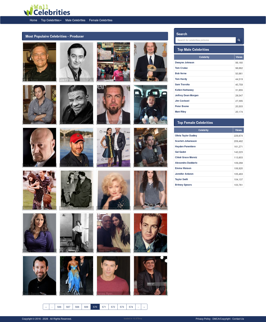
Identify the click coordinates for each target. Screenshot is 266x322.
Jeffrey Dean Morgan (186, 95)
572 (113, 306)
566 (59, 306)
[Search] (239, 40)
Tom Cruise (181, 68)
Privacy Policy (203, 318)
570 (95, 306)
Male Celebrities (75, 20)
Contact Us (238, 318)
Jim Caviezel (182, 100)
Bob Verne (181, 73)
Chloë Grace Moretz (186, 157)
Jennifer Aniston (184, 173)
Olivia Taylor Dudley (186, 135)
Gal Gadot (180, 152)
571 (104, 306)
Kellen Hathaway (184, 90)
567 (68, 306)
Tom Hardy (181, 79)
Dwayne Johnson (184, 62)
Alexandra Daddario (186, 162)
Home (33, 20)
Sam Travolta (182, 84)
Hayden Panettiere (185, 146)
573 (122, 306)
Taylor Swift (181, 179)
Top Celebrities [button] (50, 20)
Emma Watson (183, 168)
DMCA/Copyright (221, 318)
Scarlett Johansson (186, 141)
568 (77, 306)
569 (86, 306)
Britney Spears (183, 184)
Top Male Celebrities (193, 49)
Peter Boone (182, 106)
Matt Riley (180, 111)
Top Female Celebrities (195, 122)
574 (131, 306)
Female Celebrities (100, 20)
